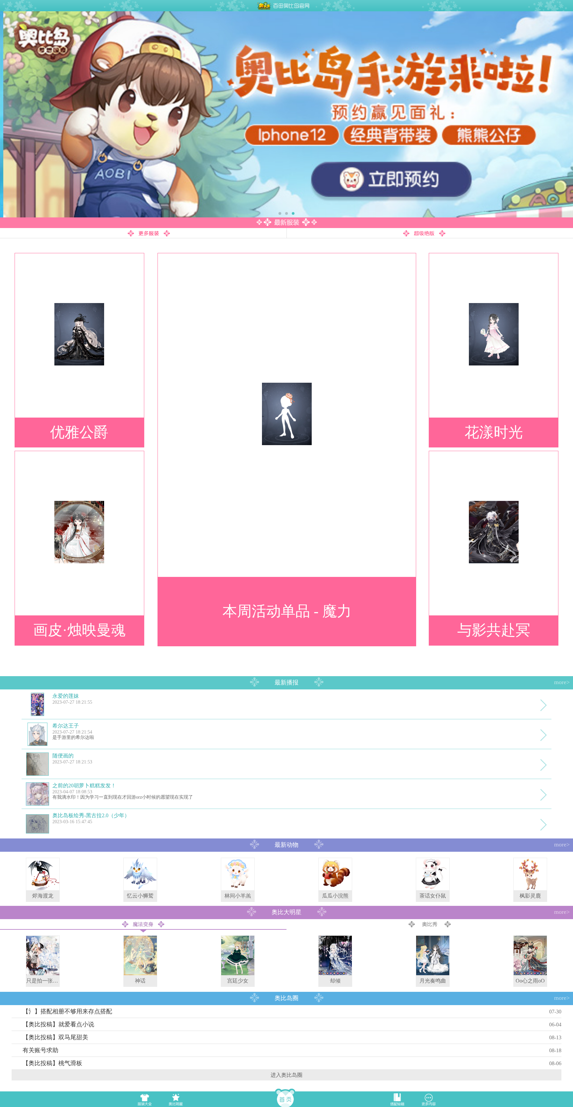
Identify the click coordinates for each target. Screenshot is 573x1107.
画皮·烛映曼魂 (79, 630)
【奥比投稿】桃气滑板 (52, 1063)
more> (562, 682)
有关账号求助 (40, 1050)
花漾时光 (494, 432)
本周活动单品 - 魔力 (287, 611)
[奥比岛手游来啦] (286, 114)
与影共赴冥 (493, 630)
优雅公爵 (79, 432)
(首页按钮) (286, 1097)
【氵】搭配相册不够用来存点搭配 (67, 1011)
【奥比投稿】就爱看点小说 (58, 1024)
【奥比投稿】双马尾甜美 (55, 1037)
